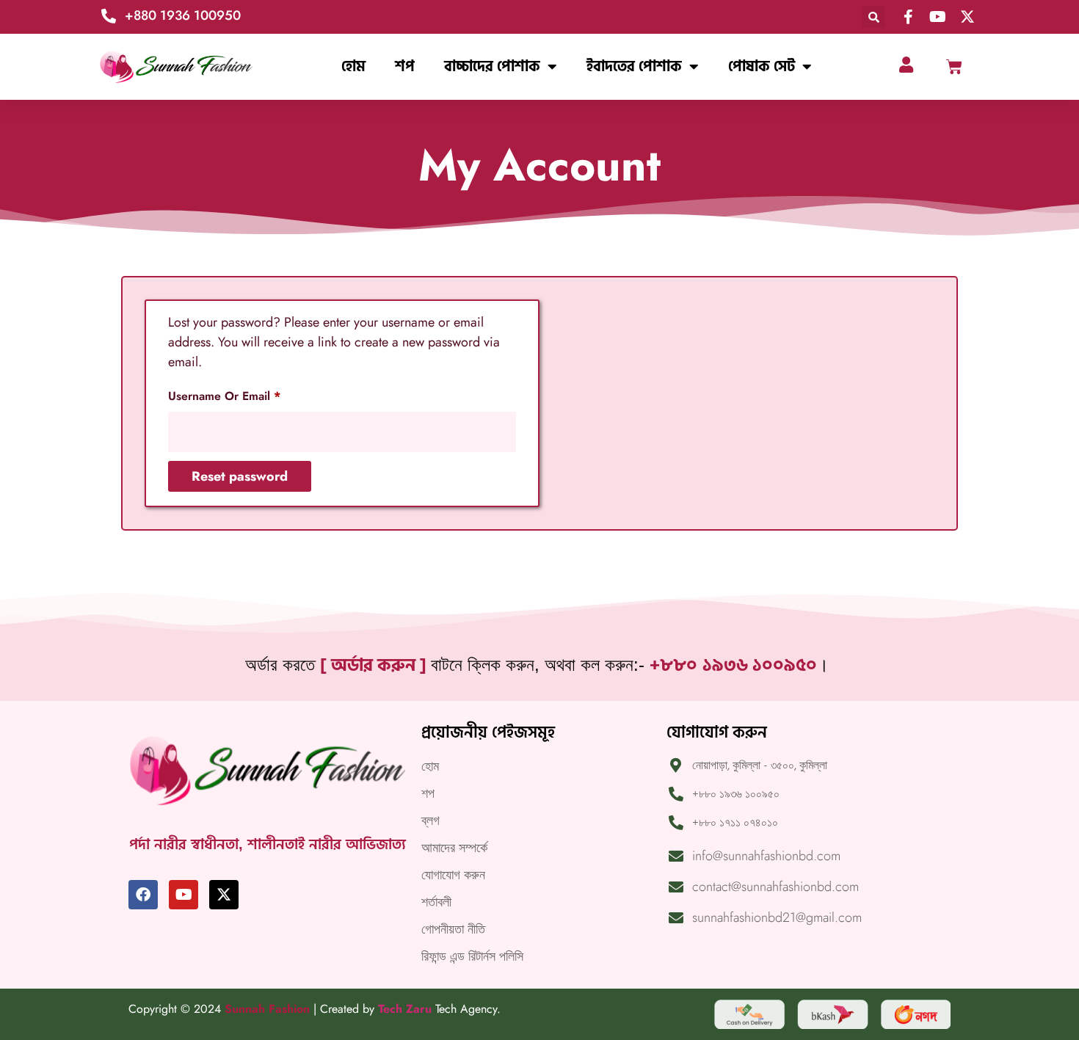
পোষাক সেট (761, 67)
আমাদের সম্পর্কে (454, 847)
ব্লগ (430, 820)
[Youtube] (183, 894)
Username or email (248, 394)
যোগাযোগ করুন (453, 875)
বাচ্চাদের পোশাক (492, 67)
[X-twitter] (224, 894)
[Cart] (954, 67)
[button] (873, 17)
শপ (405, 67)
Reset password (240, 476)
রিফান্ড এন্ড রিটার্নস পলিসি (472, 956)
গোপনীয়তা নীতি (453, 929)
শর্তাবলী (436, 902)
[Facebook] (143, 894)
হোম (353, 67)
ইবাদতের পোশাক (634, 67)
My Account (539, 165)
